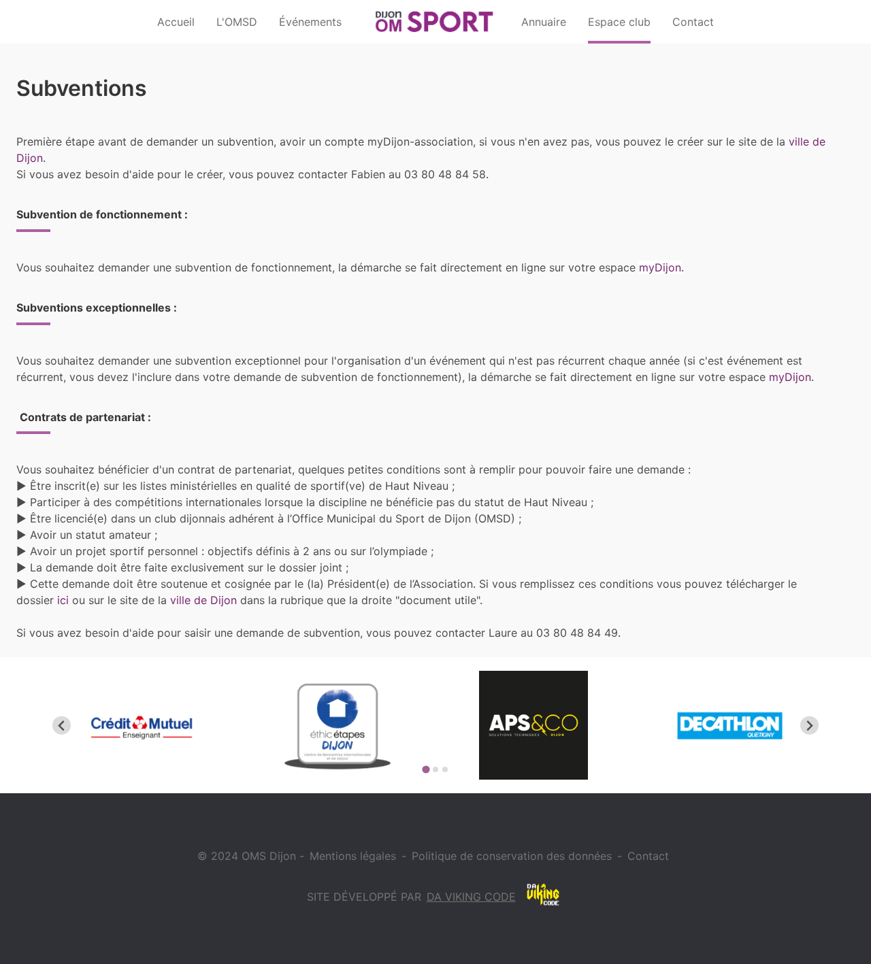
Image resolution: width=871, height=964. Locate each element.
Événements (310, 22)
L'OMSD (236, 22)
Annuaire (543, 22)
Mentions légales (353, 856)
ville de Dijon (203, 600)
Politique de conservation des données (512, 856)
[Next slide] (809, 725)
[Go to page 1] (425, 770)
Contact (693, 22)
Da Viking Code (471, 896)
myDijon (660, 267)
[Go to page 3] (445, 769)
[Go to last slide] (61, 725)
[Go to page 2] (435, 769)
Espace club (619, 22)
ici (63, 600)
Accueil (176, 22)
